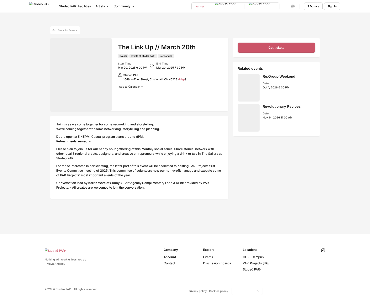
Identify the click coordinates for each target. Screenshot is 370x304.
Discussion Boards (217, 263)
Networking (166, 56)
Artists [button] (100, 6)
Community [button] (122, 6)
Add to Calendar (129, 86)
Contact (169, 263)
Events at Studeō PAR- (143, 56)
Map (182, 79)
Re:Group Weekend (279, 76)
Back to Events (67, 30)
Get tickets (276, 48)
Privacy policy (197, 291)
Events (123, 56)
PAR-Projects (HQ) (256, 263)
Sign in (332, 6)
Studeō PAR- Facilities (75, 6)
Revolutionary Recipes (282, 106)
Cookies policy (218, 291)
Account (170, 257)
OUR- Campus (253, 257)
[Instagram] (323, 250)
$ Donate (313, 6)
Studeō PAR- (252, 269)
